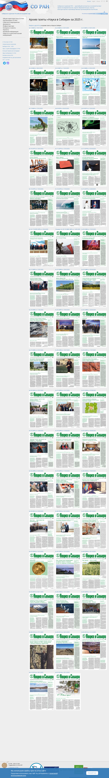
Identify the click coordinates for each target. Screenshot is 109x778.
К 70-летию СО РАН (7, 42)
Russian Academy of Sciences (94, 13)
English (93, 1)
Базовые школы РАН (8, 55)
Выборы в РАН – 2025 (8, 46)
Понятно (92, 773)
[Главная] (27, 7)
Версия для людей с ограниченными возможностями (107, 1)
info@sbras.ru (104, 1)
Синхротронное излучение (9, 44)
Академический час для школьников (12, 57)
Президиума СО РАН (11, 48)
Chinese (98, 1)
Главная (101, 1)
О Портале (13, 767)
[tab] (12, 18)
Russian (89, 1)
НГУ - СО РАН (6, 59)
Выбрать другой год (35, 25)
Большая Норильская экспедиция (11, 51)
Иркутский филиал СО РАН (9, 53)
